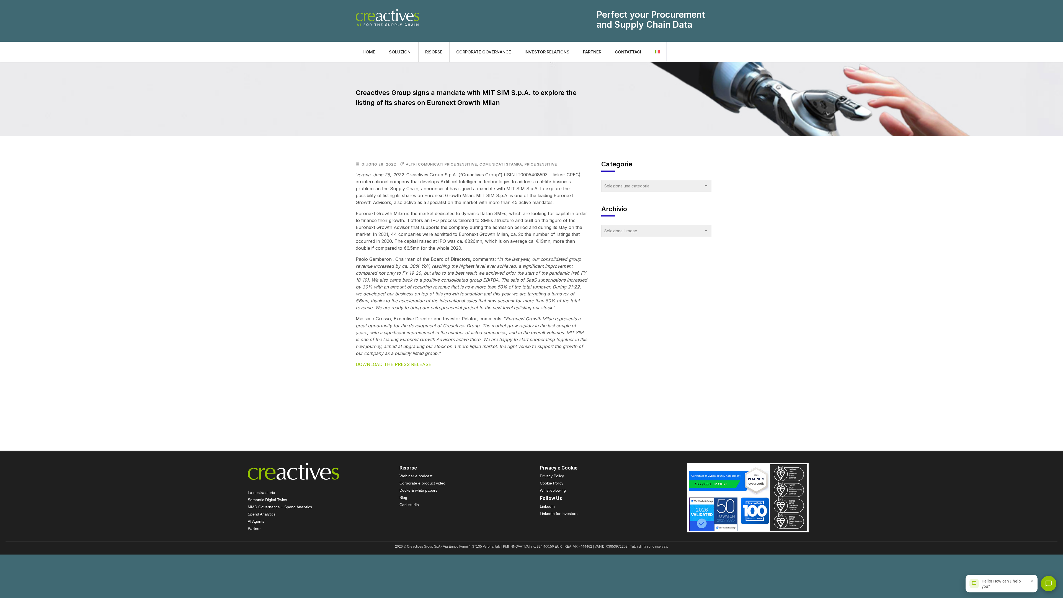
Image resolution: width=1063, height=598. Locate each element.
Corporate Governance (483, 52)
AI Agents (256, 521)
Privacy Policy (552, 476)
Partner (592, 52)
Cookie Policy (551, 483)
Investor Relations (547, 52)
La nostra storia (261, 492)
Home (369, 52)
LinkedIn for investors (558, 513)
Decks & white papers (418, 490)
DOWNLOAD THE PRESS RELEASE (393, 364)
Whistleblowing (553, 490)
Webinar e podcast (415, 476)
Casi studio (409, 504)
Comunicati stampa (500, 164)
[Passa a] (657, 52)
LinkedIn (547, 506)
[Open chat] (1048, 583)
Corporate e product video (422, 483)
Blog (403, 497)
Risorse (434, 52)
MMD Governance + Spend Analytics (280, 507)
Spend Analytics (261, 514)
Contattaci (628, 52)
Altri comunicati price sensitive (441, 164)
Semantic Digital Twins (267, 500)
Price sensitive (541, 164)
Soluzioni (400, 52)
